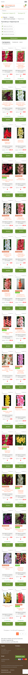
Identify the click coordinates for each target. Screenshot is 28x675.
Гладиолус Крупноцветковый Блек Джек (7, 490)
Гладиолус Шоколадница (20, 179)
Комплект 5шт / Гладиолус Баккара (7, 65)
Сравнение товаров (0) (8, 13)
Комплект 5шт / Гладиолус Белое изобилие (21, 104)
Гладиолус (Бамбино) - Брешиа (20, 569)
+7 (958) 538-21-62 (20, 649)
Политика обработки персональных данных (12, 665)
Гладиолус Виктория (21, 141)
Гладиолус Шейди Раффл (7, 333)
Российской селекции (8, 34)
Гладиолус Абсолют (7, 143)
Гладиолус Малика (20, 409)
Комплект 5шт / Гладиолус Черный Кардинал (7, 104)
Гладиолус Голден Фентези (7, 606)
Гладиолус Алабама (21, 448)
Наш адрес (3, 649)
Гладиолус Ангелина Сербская (7, 295)
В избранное (5, 48)
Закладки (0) (21, 13)
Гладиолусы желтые (8, 28)
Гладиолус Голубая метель (7, 568)
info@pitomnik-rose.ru (5, 660)
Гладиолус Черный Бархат (7, 180)
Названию (15, 42)
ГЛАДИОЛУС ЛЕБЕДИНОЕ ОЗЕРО (7, 255)
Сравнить (10, 48)
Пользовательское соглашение (9, 667)
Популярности (6, 43)
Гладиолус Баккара (7, 451)
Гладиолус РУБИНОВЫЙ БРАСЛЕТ (21, 255)
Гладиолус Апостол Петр (7, 218)
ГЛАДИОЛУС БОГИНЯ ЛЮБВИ (20, 331)
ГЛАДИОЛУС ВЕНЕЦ (20, 609)
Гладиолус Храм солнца (7, 412)
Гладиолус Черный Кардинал (20, 530)
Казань (3, 1)
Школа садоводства (6, 672)
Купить (8, 81)
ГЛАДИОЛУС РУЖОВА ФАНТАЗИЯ (20, 372)
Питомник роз (4, 670)
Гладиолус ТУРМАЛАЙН (21, 218)
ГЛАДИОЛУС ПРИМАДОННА (20, 295)
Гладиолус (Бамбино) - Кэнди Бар (7, 370)
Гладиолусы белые (7, 26)
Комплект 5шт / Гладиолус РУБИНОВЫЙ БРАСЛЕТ (20, 66)
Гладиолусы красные (8, 31)
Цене (20, 42)
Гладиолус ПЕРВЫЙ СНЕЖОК (21, 492)
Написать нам (20, 656)
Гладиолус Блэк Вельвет (7, 528)
